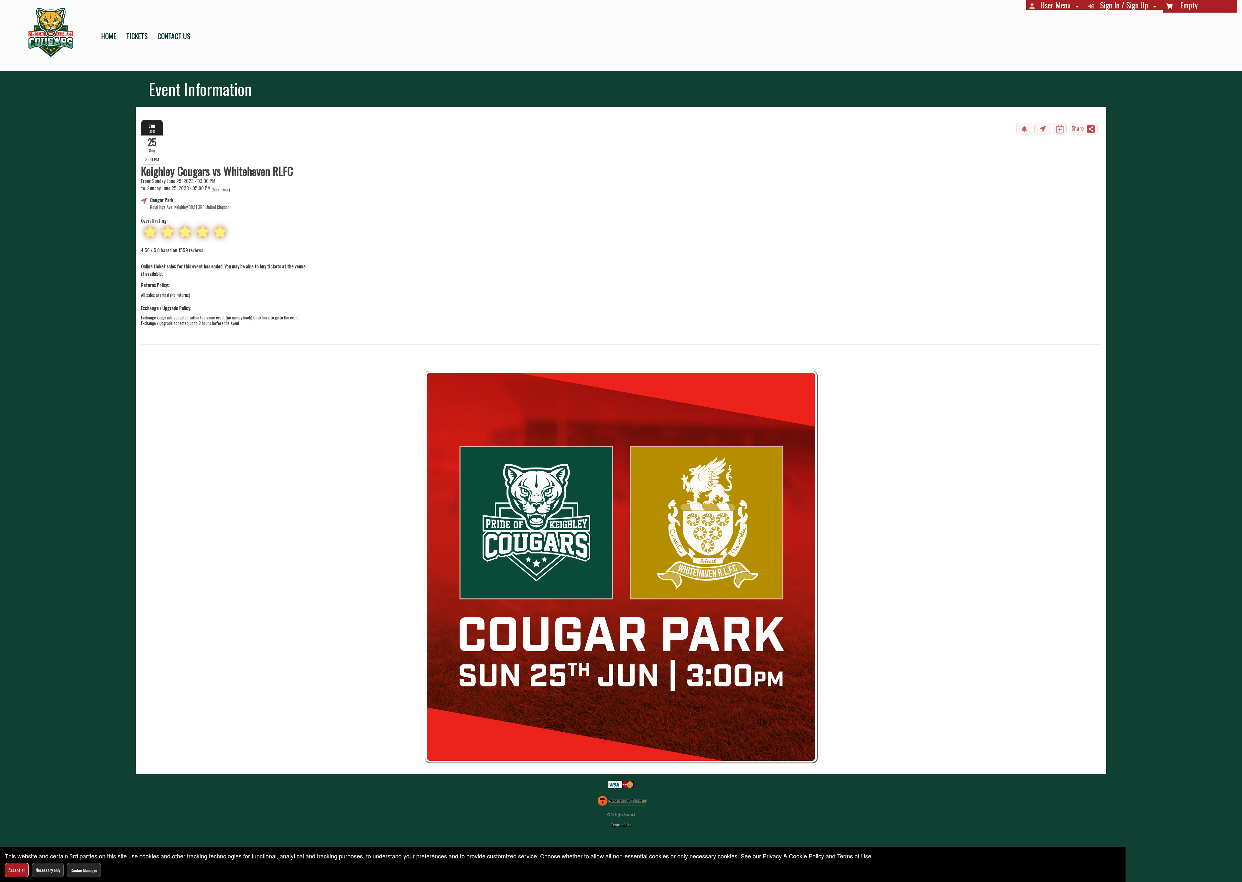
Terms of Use (621, 824)
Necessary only (48, 869)
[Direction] (1043, 128)
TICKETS (137, 36)
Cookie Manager (84, 870)
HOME (108, 36)
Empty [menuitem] (1185, 5)
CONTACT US (174, 36)
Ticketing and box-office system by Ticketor (622, 802)
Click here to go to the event (276, 317)
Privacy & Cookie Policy (793, 856)
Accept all (16, 869)
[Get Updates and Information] (1024, 128)
